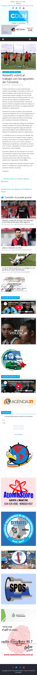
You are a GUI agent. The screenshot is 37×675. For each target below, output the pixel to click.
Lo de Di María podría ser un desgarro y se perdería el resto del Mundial (18, 269)
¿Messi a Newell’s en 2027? (12, 248)
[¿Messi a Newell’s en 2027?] (18, 229)
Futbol (12, 72)
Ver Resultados (18, 434)
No (4, 423)
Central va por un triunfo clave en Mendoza (15, 180)
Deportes (5, 72)
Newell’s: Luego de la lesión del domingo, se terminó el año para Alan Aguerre (18, 221)
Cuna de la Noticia (18, 85)
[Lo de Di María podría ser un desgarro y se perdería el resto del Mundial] (18, 255)
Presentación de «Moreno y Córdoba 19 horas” (16, 190)
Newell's (18, 72)
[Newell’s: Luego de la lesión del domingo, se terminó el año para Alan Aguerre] (18, 201)
